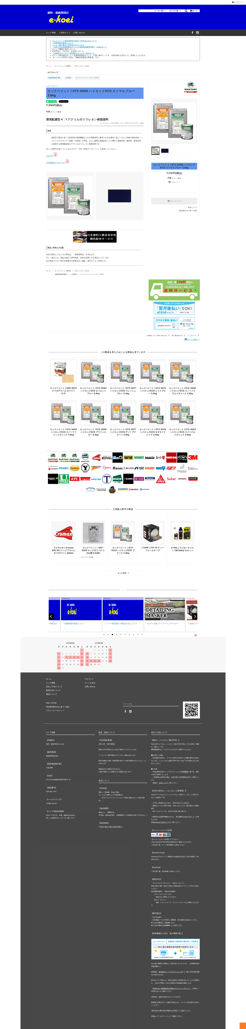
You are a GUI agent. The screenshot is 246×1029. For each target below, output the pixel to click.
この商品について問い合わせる (156, 335)
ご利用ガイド (64, 33)
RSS (48, 703)
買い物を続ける (177, 335)
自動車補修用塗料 (54, 78)
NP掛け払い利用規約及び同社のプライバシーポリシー (171, 988)
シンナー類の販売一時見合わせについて (68, 45)
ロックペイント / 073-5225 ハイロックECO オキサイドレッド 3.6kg (153, 432)
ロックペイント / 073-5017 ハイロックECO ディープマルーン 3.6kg (123, 432)
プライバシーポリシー (55, 710)
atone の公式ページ (163, 822)
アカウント (238, 2)
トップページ (192, 335)
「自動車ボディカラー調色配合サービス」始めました (73, 53)
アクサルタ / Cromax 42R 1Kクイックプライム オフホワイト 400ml (63, 550)
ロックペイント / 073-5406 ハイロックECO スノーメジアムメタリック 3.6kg (182, 391)
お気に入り (175, 182)
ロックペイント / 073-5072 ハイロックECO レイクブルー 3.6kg (153, 391)
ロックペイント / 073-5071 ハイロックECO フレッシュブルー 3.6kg (123, 391)
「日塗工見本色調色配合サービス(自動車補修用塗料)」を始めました (79, 47)
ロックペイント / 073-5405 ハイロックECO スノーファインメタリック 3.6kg (63, 432)
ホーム (48, 66)
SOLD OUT (175, 201)
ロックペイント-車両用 (63, 66)
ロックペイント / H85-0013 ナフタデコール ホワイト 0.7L (63, 391)
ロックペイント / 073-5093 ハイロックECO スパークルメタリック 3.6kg (182, 432)
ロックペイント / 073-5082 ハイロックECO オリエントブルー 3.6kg (93, 391)
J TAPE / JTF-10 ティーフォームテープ (152, 549)
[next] (194, 616)
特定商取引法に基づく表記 (188, 211)
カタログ (49, 156)
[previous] (51, 616)
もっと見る (122, 573)
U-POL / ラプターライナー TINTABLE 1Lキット (182, 549)
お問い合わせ (79, 33)
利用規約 (185, 772)
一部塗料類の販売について (63, 43)
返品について (192, 207)
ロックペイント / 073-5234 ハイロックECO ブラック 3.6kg (123, 550)
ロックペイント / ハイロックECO (87, 78)
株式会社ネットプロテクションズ (170, 972)
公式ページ (163, 783)
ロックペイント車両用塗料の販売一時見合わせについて (74, 41)
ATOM (53, 703)
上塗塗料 (68, 78)
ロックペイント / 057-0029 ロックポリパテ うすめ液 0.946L (93, 550)
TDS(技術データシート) (55, 162)
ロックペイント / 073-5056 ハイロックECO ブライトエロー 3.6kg (93, 432)
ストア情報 (51, 33)
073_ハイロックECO (82, 66)
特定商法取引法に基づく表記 (57, 707)
